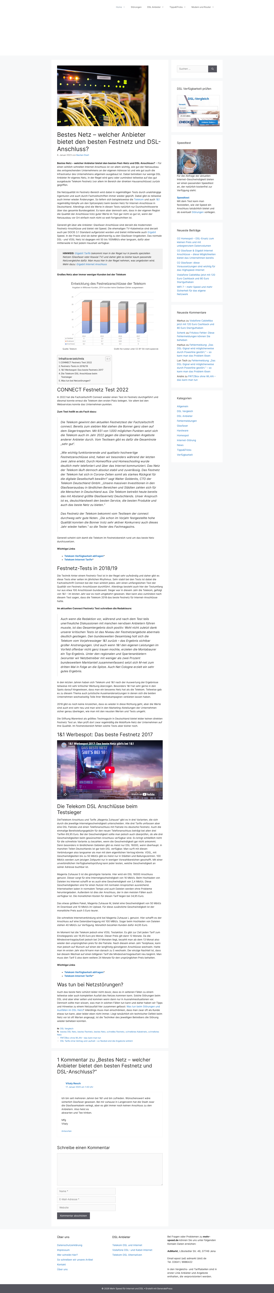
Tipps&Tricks (176, 7)
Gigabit (152, 232)
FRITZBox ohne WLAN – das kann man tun (80, 1038)
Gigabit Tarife (83, 253)
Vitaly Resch (73, 1083)
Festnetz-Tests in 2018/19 (74, 366)
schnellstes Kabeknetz (136, 1031)
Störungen (136, 7)
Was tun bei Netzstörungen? (75, 380)
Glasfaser (182, 425)
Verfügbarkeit (185, 454)
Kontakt (61, 1264)
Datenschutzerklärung (69, 1245)
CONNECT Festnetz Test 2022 (76, 362)
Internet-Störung (186, 440)
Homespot (183, 435)
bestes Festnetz (85, 1031)
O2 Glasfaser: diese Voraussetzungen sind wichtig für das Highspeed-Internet (196, 266)
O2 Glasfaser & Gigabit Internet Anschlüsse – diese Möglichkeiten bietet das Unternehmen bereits (196, 254)
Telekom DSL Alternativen (127, 1254)
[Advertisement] (137, 36)
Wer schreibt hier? (67, 1254)
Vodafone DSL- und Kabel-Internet (132, 1250)
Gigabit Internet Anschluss (91, 264)
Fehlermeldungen (187, 420)
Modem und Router (201, 7)
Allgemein (182, 406)
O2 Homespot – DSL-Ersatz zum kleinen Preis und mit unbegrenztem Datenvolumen (195, 242)
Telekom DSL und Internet (127, 1245)
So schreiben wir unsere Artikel (75, 1259)
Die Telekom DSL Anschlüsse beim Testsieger (79, 375)
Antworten (66, 1131)
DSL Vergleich (66, 1028)
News (180, 445)
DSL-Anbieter (185, 416)
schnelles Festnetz (115, 1031)
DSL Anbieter (154, 7)
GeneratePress (164, 1288)
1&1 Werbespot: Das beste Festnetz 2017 (82, 369)
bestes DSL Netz (68, 1031)
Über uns (62, 1269)
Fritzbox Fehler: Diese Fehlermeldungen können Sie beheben (195, 336)
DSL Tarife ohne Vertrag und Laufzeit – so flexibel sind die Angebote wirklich (96, 1041)
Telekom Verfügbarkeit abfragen (83, 556)
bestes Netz (100, 1031)
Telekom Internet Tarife (78, 559)
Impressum (63, 1250)
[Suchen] (212, 68)
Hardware (182, 430)
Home (119, 7)
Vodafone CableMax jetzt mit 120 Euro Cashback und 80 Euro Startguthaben (196, 278)
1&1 (158, 199)
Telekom (139, 199)
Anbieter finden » (208, 122)
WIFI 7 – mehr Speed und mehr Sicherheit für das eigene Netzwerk (194, 290)
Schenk (181, 332)
